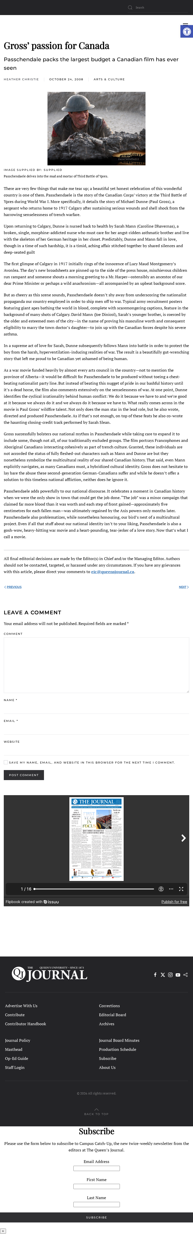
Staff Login (15, 1067)
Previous (14, 587)
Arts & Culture (109, 79)
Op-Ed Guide (16, 1058)
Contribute (15, 1014)
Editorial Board (112, 1014)
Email (11, 721)
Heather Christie (21, 79)
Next (182, 587)
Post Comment (24, 775)
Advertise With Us (21, 1005)
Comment (13, 634)
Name (10, 700)
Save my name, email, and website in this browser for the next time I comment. (91, 762)
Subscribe (107, 1058)
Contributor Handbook (25, 1023)
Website (12, 741)
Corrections (109, 1005)
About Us (107, 1067)
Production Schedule (117, 1049)
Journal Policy (17, 1040)
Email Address (96, 1161)
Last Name (96, 1197)
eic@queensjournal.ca (112, 571)
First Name (97, 1179)
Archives (106, 1023)
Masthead (13, 1049)
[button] (186, 31)
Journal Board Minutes (119, 1040)
